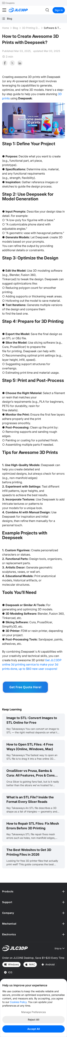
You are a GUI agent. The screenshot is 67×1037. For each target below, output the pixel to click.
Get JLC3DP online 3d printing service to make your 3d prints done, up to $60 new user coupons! (31, 664)
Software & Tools (53, 27)
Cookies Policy (18, 1002)
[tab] (33, 891)
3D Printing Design (31, 27)
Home (5, 27)
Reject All (33, 1019)
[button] (33, 891)
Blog (15, 27)
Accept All (33, 1028)
